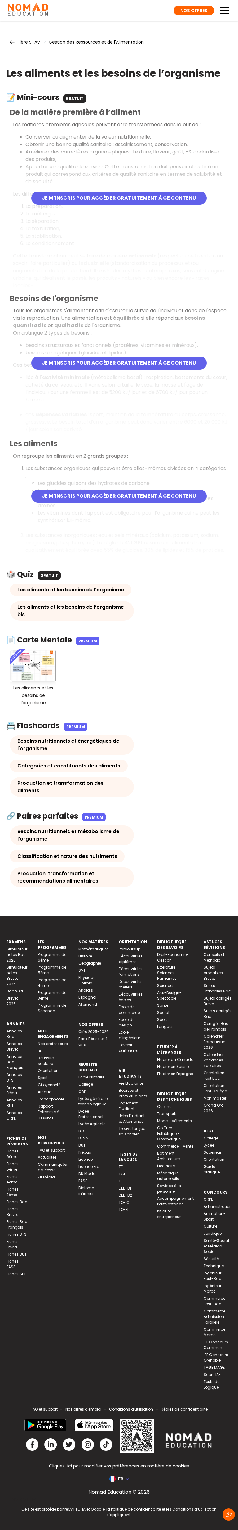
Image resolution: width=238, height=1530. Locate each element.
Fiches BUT (17, 1254)
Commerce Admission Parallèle (214, 1316)
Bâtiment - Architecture (168, 1156)
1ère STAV (30, 42)
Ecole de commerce (129, 1009)
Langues (165, 1026)
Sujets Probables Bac (217, 988)
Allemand (87, 1004)
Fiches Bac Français (17, 1224)
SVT (82, 970)
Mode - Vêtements (174, 1120)
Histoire (85, 956)
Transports (167, 1113)
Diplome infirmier (86, 1190)
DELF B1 (125, 1188)
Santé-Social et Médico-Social (216, 1246)
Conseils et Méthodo (214, 957)
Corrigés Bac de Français (216, 1026)
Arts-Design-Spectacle (169, 995)
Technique (214, 1266)
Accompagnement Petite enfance (175, 1201)
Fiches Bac (17, 1201)
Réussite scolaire (46, 1060)
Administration (218, 1206)
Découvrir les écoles (131, 997)
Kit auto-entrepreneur (169, 1213)
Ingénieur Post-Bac (212, 1275)
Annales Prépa (14, 1090)
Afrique (44, 1092)
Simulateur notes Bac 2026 (17, 954)
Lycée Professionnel (90, 1114)
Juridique (213, 1233)
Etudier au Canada (175, 1059)
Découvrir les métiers (131, 984)
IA (39, 1050)
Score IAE (212, 1374)
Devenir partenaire (128, 1047)
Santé (162, 1005)
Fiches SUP (16, 1274)
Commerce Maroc (214, 1332)
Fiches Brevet (13, 1211)
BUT (82, 1145)
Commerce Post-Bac (214, 1301)
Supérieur (212, 1152)
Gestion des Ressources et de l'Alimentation (96, 42)
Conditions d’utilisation (194, 1509)
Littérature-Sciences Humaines (167, 973)
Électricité (166, 1166)
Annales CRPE (14, 1115)
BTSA (83, 1138)
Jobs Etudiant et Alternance (132, 1118)
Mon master (215, 1098)
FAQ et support (51, 1150)
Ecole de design (126, 1022)
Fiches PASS (13, 1264)
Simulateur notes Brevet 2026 (17, 976)
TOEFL (124, 1209)
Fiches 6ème (13, 1153)
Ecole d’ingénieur (129, 1035)
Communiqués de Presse (52, 1167)
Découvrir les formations (131, 971)
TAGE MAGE (214, 1367)
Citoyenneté (49, 1084)
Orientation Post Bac (214, 1075)
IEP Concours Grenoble (216, 1357)
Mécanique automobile (168, 1175)
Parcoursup (129, 949)
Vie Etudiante (131, 1083)
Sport (43, 1077)
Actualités (47, 1157)
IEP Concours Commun (216, 1344)
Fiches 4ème (13, 1179)
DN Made (86, 1173)
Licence (85, 1159)
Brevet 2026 (12, 1001)
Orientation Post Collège (215, 1088)
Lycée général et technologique (93, 1101)
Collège (85, 1084)
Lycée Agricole (91, 1123)
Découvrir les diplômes (131, 958)
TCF (122, 1174)
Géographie (89, 963)
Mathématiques (93, 949)
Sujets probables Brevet (213, 973)
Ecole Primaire (91, 1077)
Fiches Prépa (13, 1244)
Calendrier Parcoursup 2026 (214, 1042)
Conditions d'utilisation (131, 1409)
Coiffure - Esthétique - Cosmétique (169, 1133)
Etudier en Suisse (173, 1066)
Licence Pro (88, 1166)
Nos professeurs (53, 1043)
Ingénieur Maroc (212, 1288)
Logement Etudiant (128, 1105)
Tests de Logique (211, 1384)
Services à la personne (169, 1188)
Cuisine (164, 1106)
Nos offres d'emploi (83, 1409)
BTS (82, 1131)
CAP (82, 1091)
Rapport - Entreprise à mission (49, 1112)
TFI (121, 1166)
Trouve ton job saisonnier (132, 1131)
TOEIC (124, 1202)
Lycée (209, 1145)
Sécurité (211, 1258)
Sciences (165, 985)
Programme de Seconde (52, 1008)
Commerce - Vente (175, 1146)
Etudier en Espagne (175, 1073)
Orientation (48, 1070)
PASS (83, 1180)
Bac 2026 (15, 991)
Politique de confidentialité (136, 1509)
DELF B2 (125, 1195)
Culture (210, 1226)
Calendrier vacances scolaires (213, 1060)
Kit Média (46, 1177)
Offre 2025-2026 (93, 1031)
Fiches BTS (17, 1234)
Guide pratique (212, 1169)
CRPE (208, 1199)
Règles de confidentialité (184, 1409)
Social (163, 1012)
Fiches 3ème (13, 1191)
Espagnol (87, 997)
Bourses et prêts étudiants (133, 1093)
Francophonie (51, 1099)
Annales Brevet (14, 1046)
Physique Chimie (86, 980)
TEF (122, 1181)
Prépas (84, 1152)
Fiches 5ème (13, 1166)
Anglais (85, 990)
